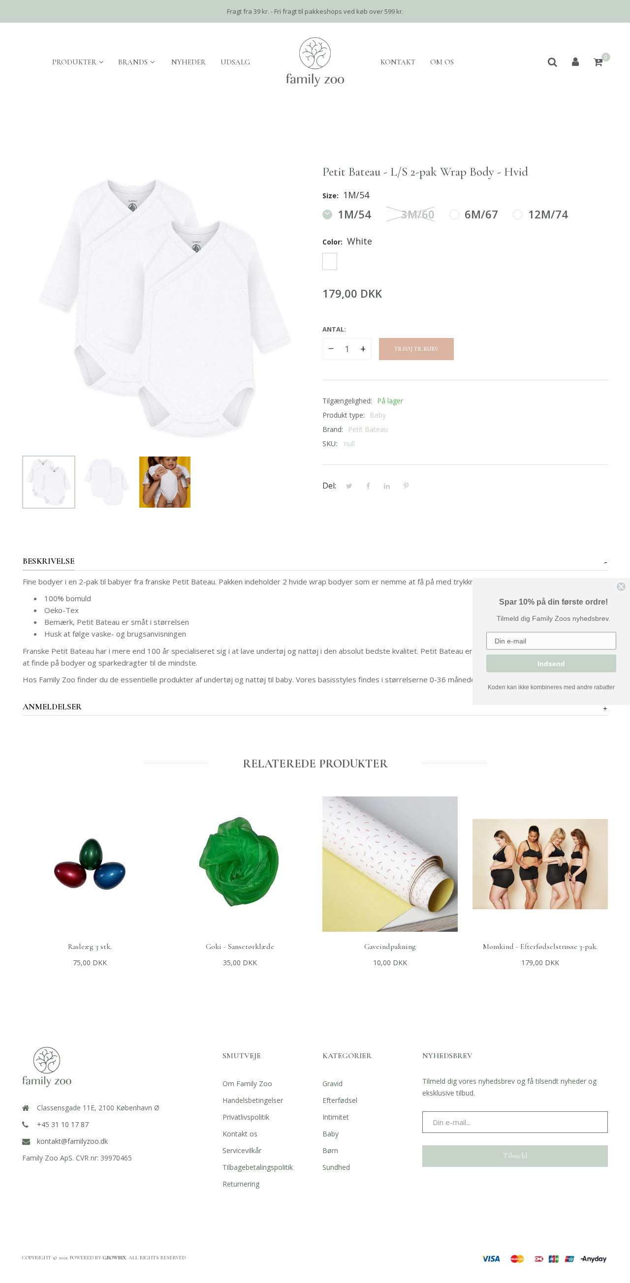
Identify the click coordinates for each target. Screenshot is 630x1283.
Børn (330, 1150)
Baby (330, 1133)
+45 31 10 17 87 (63, 1124)
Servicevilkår (241, 1150)
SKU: (329, 443)
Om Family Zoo (247, 1083)
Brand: (332, 429)
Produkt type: (343, 415)
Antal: (334, 329)
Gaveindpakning (390, 946)
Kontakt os (239, 1133)
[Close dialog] (621, 587)
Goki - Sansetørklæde (240, 946)
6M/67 (480, 214)
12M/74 (546, 214)
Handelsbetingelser (252, 1100)
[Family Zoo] (315, 62)
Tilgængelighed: (347, 400)
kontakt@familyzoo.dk (72, 1141)
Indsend (551, 664)
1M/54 (353, 214)
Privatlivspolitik (245, 1117)
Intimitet (335, 1117)
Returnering (240, 1184)
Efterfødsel (339, 1100)
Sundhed (336, 1167)
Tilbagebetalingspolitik (257, 1167)
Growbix (114, 1257)
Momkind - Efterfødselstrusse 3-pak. (540, 946)
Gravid (332, 1083)
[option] (49, 482)
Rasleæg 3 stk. (90, 946)
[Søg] (552, 62)
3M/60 (416, 214)
